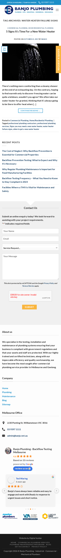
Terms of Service (28, 286)
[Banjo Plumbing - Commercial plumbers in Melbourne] (28, 9)
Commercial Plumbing (17, 28)
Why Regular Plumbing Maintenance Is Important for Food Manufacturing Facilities (28, 171)
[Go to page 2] (28, 509)
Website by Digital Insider (30, 538)
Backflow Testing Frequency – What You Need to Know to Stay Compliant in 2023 (30, 180)
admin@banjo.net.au (17, 435)
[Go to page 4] (32, 509)
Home (13, 542)
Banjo (44, 39)
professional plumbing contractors (22, 123)
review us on (21, 468)
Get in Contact (22, 547)
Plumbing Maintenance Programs (27, 544)
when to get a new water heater (26, 129)
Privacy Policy (48, 283)
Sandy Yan (21, 478)
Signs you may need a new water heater (26, 126)
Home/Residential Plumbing (41, 28)
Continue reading (31, 111)
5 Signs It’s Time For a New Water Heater (30, 31)
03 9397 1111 (14, 429)
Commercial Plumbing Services (34, 542)
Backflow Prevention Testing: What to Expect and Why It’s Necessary (29, 162)
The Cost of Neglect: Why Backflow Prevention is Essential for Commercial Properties (27, 153)
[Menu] (57, 9)
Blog (48, 544)
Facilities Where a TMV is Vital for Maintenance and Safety (28, 189)
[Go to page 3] (30, 509)
